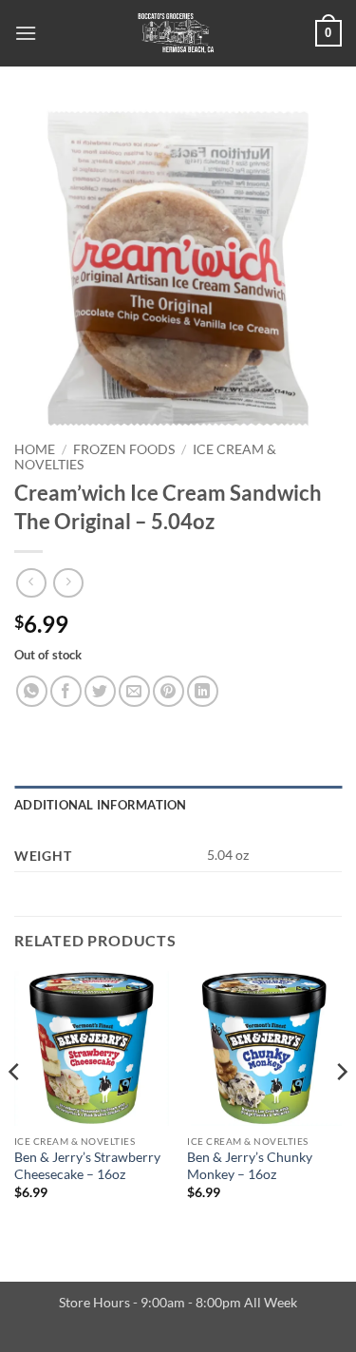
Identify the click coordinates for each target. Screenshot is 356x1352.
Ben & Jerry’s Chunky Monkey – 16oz (249, 1166)
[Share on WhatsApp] (31, 691)
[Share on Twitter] (100, 691)
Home (34, 449)
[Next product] (31, 583)
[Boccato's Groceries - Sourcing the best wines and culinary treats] (176, 33)
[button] (25, 33)
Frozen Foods (124, 449)
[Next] (340, 1110)
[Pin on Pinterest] (168, 691)
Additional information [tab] (100, 804)
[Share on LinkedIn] (202, 691)
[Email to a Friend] (134, 691)
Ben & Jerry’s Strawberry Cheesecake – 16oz (87, 1166)
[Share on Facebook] (66, 691)
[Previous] (15, 1110)
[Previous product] (68, 583)
